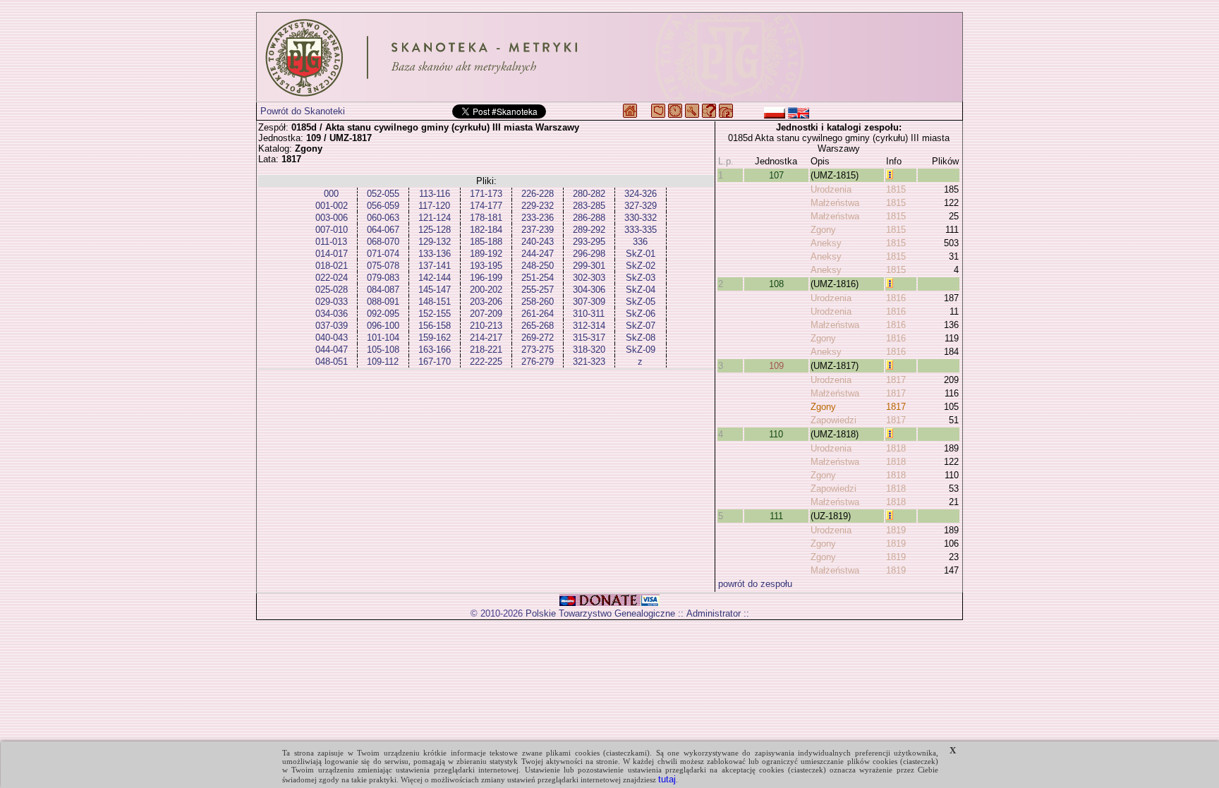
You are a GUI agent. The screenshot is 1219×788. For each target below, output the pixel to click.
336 (640, 241)
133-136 (434, 253)
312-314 (589, 325)
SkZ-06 (640, 313)
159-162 (434, 337)
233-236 (537, 217)
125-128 (434, 229)
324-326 (640, 193)
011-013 (331, 241)
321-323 (589, 361)
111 (776, 516)
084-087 (383, 289)
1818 (896, 448)
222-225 (486, 361)
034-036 (331, 313)
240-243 (537, 241)
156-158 (434, 325)
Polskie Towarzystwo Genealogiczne (600, 613)
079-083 (383, 277)
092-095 (383, 313)
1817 (896, 380)
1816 (896, 298)
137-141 (434, 265)
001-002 (331, 205)
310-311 (589, 313)
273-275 (537, 349)
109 (776, 365)
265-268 (537, 325)
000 (331, 193)
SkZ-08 (640, 337)
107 (776, 175)
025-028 (331, 289)
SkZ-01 (640, 253)
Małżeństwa (835, 203)
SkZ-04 (640, 289)
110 (776, 434)
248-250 (537, 265)
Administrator (713, 613)
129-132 (434, 241)
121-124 (434, 217)
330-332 (640, 217)
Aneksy (826, 243)
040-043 (331, 337)
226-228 (537, 193)
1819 (896, 530)
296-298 (589, 253)
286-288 (589, 217)
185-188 (486, 241)
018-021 (331, 265)
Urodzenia (831, 189)
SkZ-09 (640, 349)
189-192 (486, 253)
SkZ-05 (640, 301)
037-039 (331, 325)
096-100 (383, 325)
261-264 (537, 313)
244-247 (537, 253)
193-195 (486, 265)
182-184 (486, 229)
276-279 (537, 361)
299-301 (589, 265)
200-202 (486, 289)
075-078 (383, 265)
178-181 (486, 217)
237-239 (537, 229)
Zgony (823, 229)
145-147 (434, 289)
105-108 (383, 349)
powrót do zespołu (755, 583)
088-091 (383, 301)
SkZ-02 (640, 265)
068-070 (383, 241)
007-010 (331, 229)
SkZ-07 (640, 325)
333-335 (640, 229)
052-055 (383, 193)
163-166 (434, 349)
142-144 (434, 277)
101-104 (383, 337)
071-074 (383, 253)
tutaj (667, 779)
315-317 (589, 337)
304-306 (589, 289)
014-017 (331, 253)
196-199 (486, 277)
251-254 (537, 277)
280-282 (589, 193)
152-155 (434, 313)
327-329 (640, 205)
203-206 (486, 301)
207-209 (486, 313)
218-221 (486, 349)
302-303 (589, 277)
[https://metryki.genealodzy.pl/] (609, 57)
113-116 (434, 193)
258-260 (537, 301)
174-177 (486, 205)
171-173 (486, 193)
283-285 (589, 205)
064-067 (383, 229)
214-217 (486, 337)
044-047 (331, 349)
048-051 (331, 361)
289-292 (589, 229)
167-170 (434, 361)
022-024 (331, 277)
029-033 (331, 301)
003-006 (331, 217)
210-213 (486, 325)
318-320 (589, 349)
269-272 (537, 337)
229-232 (537, 205)
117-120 (434, 205)
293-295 (589, 241)
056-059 (383, 205)
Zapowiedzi (833, 420)
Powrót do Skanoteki (302, 111)
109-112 (383, 361)
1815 (896, 189)
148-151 (434, 301)
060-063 (383, 217)
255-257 (537, 289)
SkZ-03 (640, 277)
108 (776, 284)
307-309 (589, 301)
